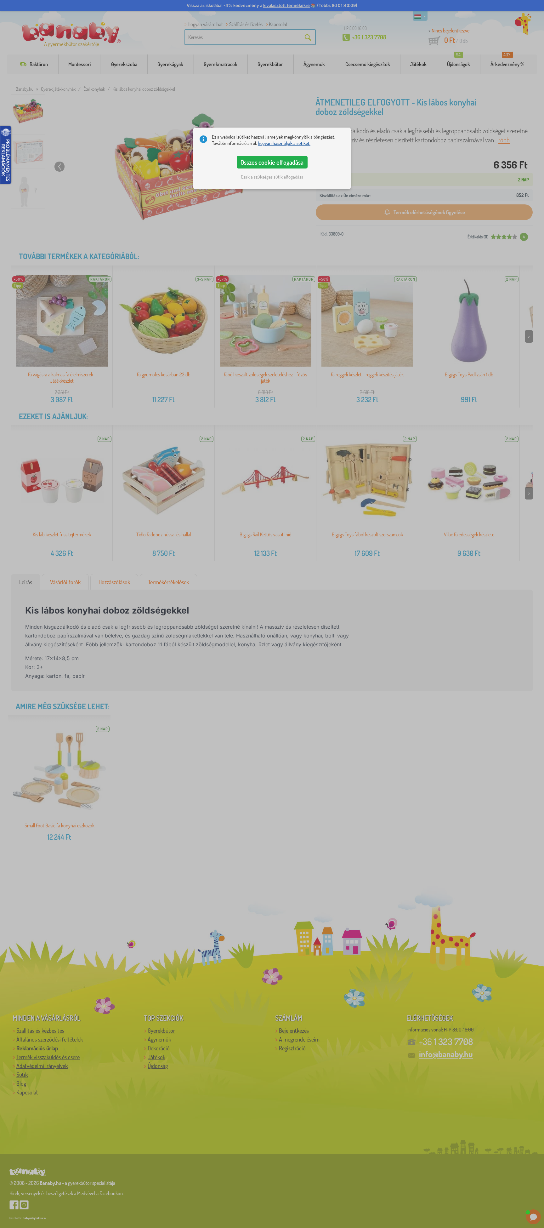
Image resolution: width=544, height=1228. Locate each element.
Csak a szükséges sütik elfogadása (272, 177)
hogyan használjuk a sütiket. (284, 143)
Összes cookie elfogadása (272, 162)
